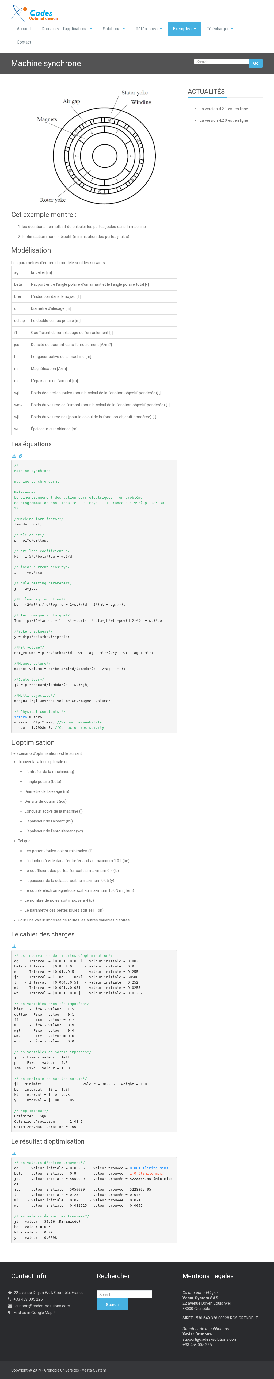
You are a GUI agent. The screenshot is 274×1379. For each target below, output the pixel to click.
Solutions (111, 28)
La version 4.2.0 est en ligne (224, 120)
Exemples (182, 28)
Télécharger (218, 28)
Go (256, 63)
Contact (24, 42)
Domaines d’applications (64, 28)
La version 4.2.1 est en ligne (224, 108)
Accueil (24, 28)
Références (147, 28)
